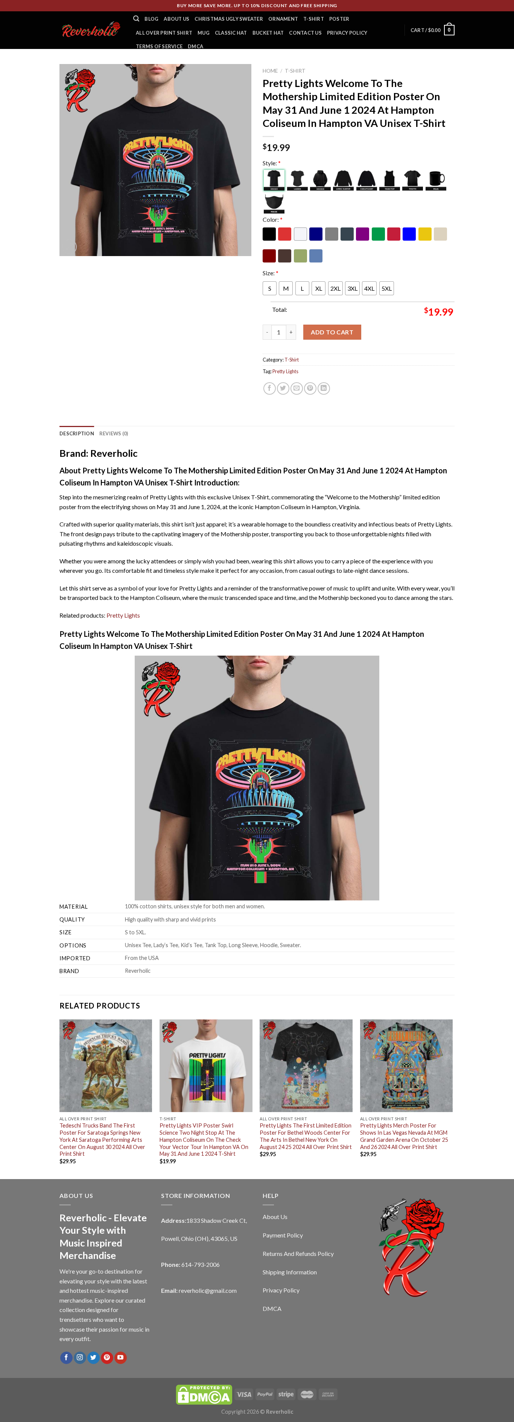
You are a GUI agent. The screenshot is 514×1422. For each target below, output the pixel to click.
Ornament (283, 19)
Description (76, 433)
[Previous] (59, 1098)
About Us (176, 19)
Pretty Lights (285, 371)
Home (270, 71)
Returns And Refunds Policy (298, 1253)
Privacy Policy (347, 33)
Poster (339, 19)
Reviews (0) (113, 433)
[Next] (452, 1098)
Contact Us (305, 33)
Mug (204, 33)
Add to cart (332, 332)
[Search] (136, 18)
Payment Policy (283, 1235)
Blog (151, 19)
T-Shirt (313, 19)
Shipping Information (290, 1272)
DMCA (195, 46)
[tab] (76, 433)
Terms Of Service (159, 46)
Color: (273, 219)
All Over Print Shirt (164, 33)
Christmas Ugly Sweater (229, 19)
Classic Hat (231, 33)
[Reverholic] (90, 30)
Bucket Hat (268, 33)
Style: (272, 162)
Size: (270, 272)
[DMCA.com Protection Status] (204, 1394)
